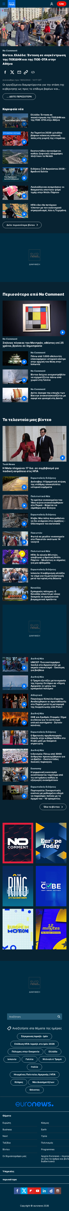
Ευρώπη (7, 1122)
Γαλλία (29, 1059)
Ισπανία (12, 1059)
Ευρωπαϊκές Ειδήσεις (43, 478)
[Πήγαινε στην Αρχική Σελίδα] (11, 4)
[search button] (59, 1016)
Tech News (9, 464)
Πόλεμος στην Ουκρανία (25, 1051)
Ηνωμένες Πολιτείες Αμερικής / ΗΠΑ (34, 1074)
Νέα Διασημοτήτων (43, 1082)
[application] (34, 27)
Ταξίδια (7, 1142)
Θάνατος (35, 1089)
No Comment (10, 338)
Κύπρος (19, 1082)
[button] (22, 225)
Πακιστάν (36, 532)
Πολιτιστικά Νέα (40, 496)
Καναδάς (36, 587)
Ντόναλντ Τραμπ (52, 1059)
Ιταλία (34, 1067)
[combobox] (34, 1016)
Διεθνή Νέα (37, 658)
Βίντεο (6, 1149)
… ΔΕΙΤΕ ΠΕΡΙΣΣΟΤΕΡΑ (19, 96)
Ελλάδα (53, 1051)
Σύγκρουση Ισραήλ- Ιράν (34, 1036)
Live (61, 3)
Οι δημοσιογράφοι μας (14, 1156)
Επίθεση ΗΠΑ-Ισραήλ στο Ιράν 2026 (34, 1044)
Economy (36, 768)
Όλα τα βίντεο (52, 806)
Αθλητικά (36, 695)
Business (7, 1129)
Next (5, 1136)
